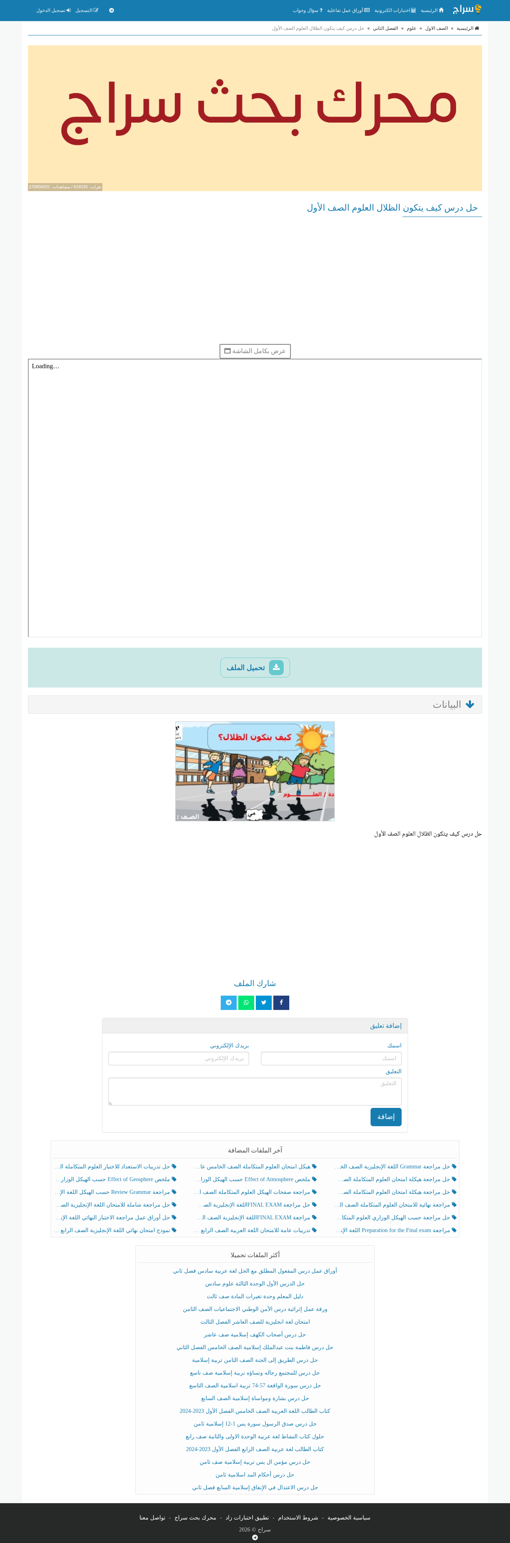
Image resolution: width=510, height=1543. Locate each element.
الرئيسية (430, 10)
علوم (411, 28)
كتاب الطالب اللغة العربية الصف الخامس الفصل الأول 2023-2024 (255, 1411)
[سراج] (467, 10)
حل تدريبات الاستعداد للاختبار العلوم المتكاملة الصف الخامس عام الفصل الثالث (112, 1167)
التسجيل (84, 10)
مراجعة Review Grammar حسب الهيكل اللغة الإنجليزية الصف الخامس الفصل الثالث (112, 1192)
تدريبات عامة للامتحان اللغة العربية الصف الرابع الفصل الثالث (252, 1230)
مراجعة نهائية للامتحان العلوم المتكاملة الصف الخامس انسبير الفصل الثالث (392, 1205)
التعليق (394, 1071)
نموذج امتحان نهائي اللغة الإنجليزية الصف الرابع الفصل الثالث (112, 1230)
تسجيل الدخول (51, 10)
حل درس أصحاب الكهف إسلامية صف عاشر (255, 1335)
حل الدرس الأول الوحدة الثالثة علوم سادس (255, 1284)
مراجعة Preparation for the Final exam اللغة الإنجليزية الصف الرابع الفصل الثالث (392, 1230)
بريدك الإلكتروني (229, 1046)
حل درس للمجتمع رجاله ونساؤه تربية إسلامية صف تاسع (255, 1373)
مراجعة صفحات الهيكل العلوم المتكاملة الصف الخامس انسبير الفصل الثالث (252, 1192)
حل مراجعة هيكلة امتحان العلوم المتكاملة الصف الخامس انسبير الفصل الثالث (392, 1179)
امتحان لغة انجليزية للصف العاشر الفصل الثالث (255, 1322)
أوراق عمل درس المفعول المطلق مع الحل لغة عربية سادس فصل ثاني (255, 1271)
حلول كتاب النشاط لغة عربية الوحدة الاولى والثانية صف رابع (255, 1436)
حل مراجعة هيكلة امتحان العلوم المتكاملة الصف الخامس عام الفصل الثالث (392, 1192)
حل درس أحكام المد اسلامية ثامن (255, 1475)
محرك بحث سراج (195, 1518)
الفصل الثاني (385, 28)
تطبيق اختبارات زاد (247, 1518)
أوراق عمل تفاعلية (345, 10)
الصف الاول (436, 28)
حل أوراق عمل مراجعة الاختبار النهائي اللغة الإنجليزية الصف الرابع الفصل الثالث (112, 1218)
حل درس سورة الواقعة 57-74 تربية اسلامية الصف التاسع (255, 1386)
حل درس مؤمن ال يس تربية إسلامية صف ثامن (255, 1462)
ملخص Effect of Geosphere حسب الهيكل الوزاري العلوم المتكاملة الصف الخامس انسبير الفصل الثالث (112, 1179)
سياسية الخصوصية (349, 1518)
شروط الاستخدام (298, 1518)
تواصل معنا (152, 1518)
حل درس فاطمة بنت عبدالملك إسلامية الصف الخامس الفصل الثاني (255, 1347)
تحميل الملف (247, 668)
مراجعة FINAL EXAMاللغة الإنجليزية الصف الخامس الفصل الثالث (252, 1218)
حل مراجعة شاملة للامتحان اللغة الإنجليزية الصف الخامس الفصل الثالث (112, 1205)
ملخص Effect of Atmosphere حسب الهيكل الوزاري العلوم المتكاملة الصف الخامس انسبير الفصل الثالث (252, 1179)
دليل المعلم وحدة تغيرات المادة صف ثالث (255, 1296)
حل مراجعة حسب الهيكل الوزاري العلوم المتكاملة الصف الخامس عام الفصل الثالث (392, 1218)
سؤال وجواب (306, 10)
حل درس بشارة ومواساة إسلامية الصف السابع (255, 1398)
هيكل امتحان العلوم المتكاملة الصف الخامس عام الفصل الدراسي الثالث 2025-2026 (252, 1167)
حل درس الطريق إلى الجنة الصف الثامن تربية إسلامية (255, 1360)
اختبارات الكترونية (393, 10)
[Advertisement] (255, 280)
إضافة (386, 1117)
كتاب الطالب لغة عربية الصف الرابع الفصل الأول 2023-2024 (255, 1449)
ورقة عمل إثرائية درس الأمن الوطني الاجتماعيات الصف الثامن (255, 1309)
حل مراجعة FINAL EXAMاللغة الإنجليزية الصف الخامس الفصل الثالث (252, 1205)
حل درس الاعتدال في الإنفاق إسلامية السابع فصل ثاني (255, 1487)
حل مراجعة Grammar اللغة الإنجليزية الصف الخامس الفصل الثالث (392, 1167)
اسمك (394, 1046)
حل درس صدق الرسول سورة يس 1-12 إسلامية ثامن (255, 1424)
